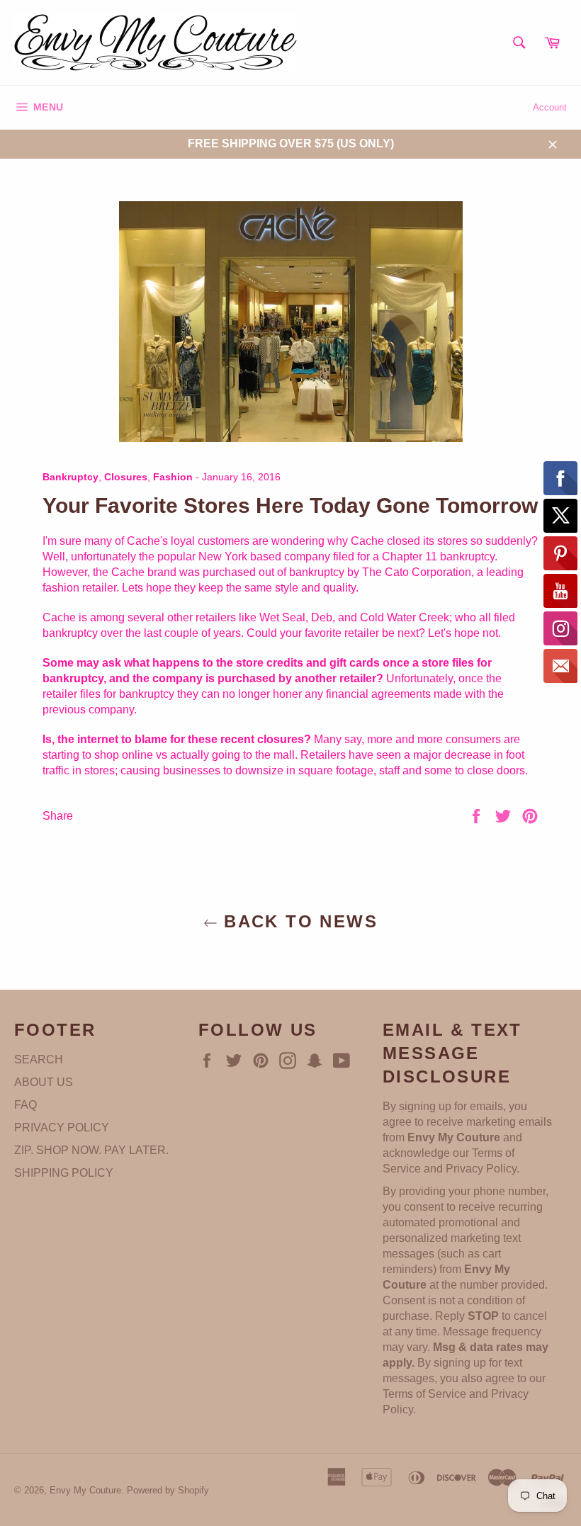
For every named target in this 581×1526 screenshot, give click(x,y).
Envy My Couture (85, 1490)
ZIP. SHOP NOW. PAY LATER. (91, 1150)
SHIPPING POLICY (63, 1173)
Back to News (298, 921)
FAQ (25, 1105)
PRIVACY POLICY (61, 1127)
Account (550, 107)
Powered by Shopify (168, 1490)
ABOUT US (43, 1082)
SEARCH (38, 1059)
